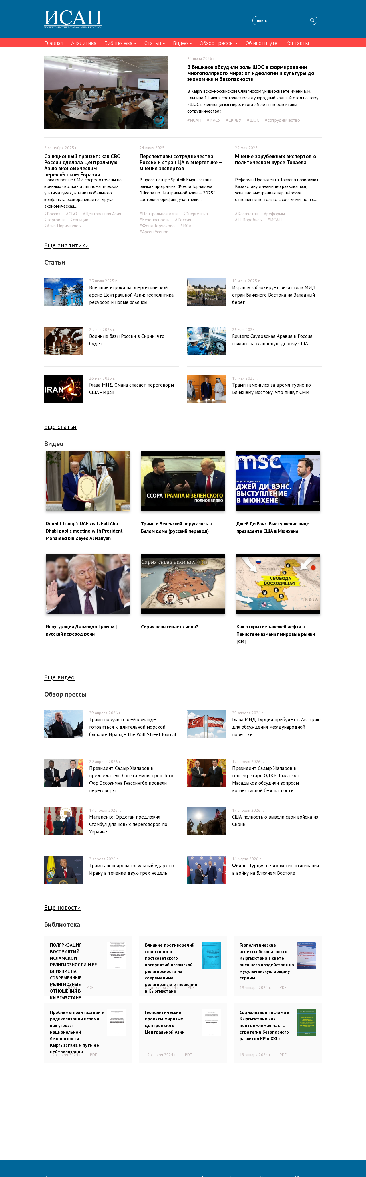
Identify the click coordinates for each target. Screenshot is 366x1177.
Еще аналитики (66, 245)
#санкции (79, 219)
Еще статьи (60, 427)
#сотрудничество (282, 120)
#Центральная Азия (102, 213)
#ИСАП (194, 120)
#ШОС (253, 120)
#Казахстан (246, 213)
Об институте (261, 43)
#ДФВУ (233, 120)
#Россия (52, 213)
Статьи (153, 43)
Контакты (297, 43)
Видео (181, 43)
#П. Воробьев (248, 219)
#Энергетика (195, 213)
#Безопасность (154, 219)
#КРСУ (213, 120)
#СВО (71, 213)
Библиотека (119, 43)
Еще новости (62, 907)
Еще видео (59, 677)
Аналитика (83, 43)
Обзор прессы (217, 43)
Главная (53, 43)
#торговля (54, 219)
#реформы (274, 213)
